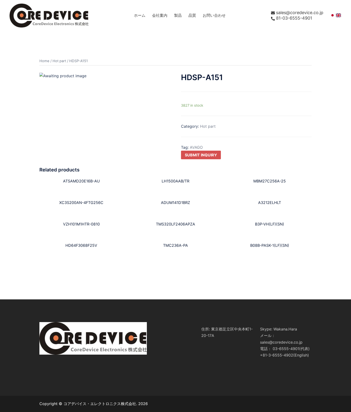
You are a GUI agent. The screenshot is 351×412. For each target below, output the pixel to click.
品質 (192, 15)
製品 (178, 15)
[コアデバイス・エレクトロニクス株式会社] (49, 15)
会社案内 (159, 15)
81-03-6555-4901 (294, 18)
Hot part (59, 61)
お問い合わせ (214, 15)
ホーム (139, 15)
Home (44, 61)
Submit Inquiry (201, 155)
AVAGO (196, 147)
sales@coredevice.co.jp (299, 13)
